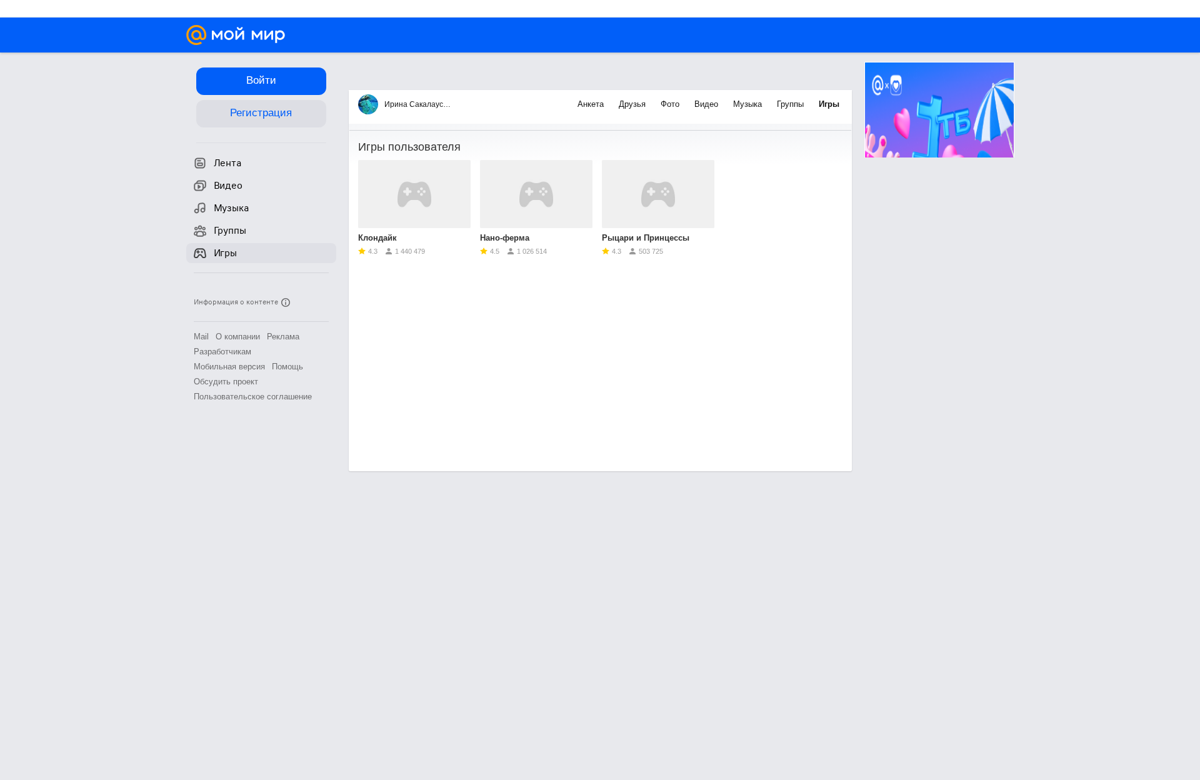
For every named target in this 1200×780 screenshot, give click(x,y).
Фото (671, 104)
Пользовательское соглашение (253, 396)
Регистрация (261, 113)
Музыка (748, 104)
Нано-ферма (504, 237)
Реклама (283, 336)
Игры (829, 104)
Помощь (287, 366)
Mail (201, 336)
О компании (238, 336)
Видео (707, 104)
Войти (261, 80)
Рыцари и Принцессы (645, 237)
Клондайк (377, 237)
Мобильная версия (229, 366)
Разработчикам (222, 351)
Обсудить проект (226, 381)
